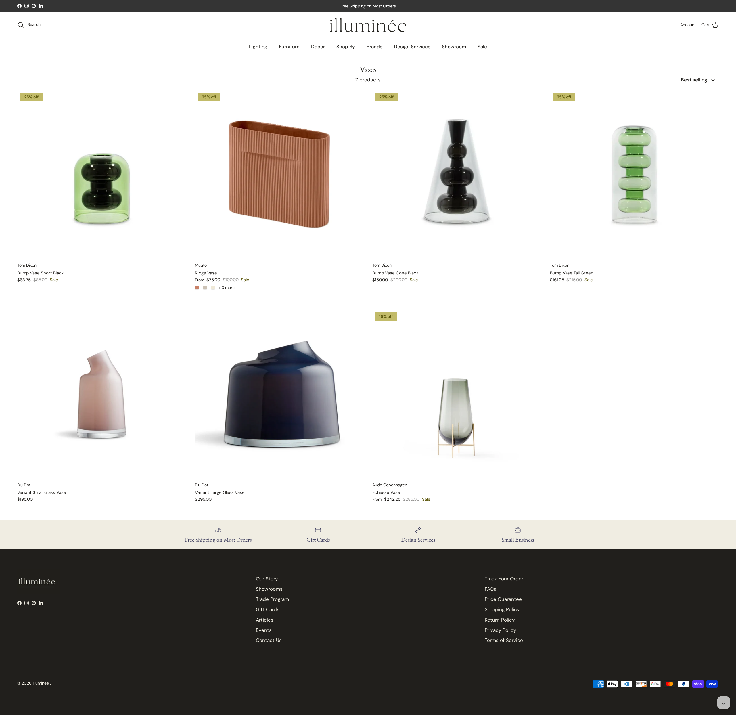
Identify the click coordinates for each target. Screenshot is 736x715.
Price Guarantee (503, 599)
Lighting (258, 46)
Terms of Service (504, 640)
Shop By (345, 46)
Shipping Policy (502, 609)
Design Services (412, 46)
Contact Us (269, 640)
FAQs (490, 589)
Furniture (289, 46)
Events (264, 630)
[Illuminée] (368, 25)
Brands (374, 46)
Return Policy (500, 620)
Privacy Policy (500, 630)
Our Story (267, 579)
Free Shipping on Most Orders (368, 6)
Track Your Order (504, 579)
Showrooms (269, 589)
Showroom (454, 46)
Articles (264, 620)
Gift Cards (267, 609)
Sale (482, 46)
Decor (318, 46)
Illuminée (41, 683)
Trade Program (272, 599)
